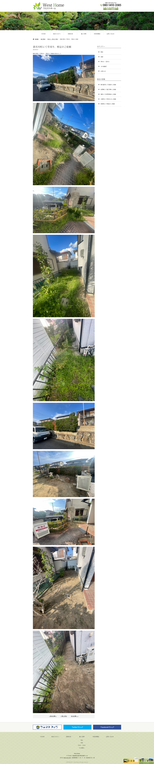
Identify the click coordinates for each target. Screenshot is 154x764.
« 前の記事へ (53, 716)
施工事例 (83, 33)
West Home (77, 753)
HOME (43, 33)
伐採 (102, 56)
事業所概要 (97, 33)
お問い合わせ (110, 33)
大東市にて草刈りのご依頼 (108, 99)
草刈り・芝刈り (51, 39)
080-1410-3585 (67, 757)
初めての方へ (57, 33)
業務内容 (70, 33)
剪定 (57, 39)
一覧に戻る (64, 716)
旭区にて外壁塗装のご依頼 (108, 94)
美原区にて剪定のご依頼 (108, 104)
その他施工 (104, 66)
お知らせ (103, 71)
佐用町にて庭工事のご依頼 (108, 89)
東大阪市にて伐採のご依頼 (108, 84)
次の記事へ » (74, 716)
